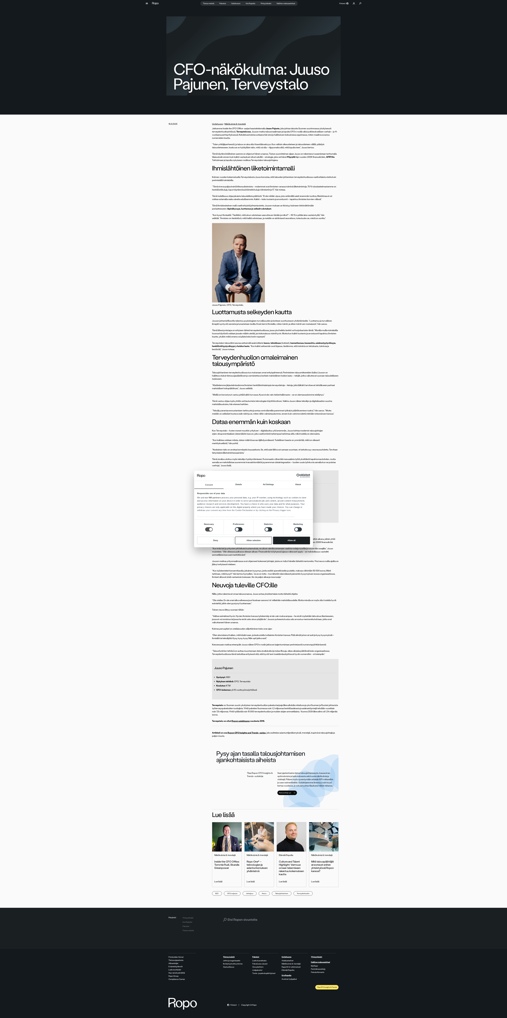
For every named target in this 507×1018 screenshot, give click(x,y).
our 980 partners (213, 497)
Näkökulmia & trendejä (235, 124)
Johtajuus (249, 893)
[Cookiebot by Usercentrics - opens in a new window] (298, 476)
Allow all (291, 540)
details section (287, 516)
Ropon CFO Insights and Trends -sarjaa (247, 733)
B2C (217, 893)
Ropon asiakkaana (241, 721)
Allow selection (254, 540)
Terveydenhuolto (303, 893)
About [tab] (298, 484)
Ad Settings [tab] (268, 484)
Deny (215, 540)
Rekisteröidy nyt (285, 793)
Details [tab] (238, 484)
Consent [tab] (209, 485)
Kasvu (264, 893)
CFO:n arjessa (232, 893)
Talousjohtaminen (281, 893)
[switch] (238, 529)
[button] (147, 3)
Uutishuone (217, 124)
